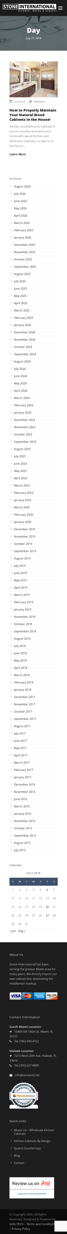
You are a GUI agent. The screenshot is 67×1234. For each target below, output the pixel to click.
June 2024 (20, 376)
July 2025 (20, 281)
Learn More (17, 154)
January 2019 (22, 609)
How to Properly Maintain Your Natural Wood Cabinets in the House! (32, 115)
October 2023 (23, 434)
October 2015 (23, 828)
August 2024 (22, 361)
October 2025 (23, 259)
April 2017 (20, 755)
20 (47, 907)
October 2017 (23, 712)
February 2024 (23, 405)
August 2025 (22, 274)
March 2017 (22, 763)
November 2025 (24, 252)
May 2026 (20, 208)
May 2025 (20, 296)
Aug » (21, 931)
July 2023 (20, 456)
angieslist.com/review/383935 (31, 1194)
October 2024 (23, 347)
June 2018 (20, 653)
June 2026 (20, 201)
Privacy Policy (21, 1229)
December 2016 (24, 784)
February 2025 (23, 318)
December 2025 (24, 245)
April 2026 (20, 216)
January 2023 (22, 500)
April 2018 (20, 668)
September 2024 (25, 354)
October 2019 (23, 544)
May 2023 (20, 471)
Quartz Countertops (27, 1148)
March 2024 (22, 398)
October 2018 (23, 624)
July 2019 (20, 566)
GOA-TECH (16, 1224)
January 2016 (22, 814)
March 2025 (22, 310)
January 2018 (22, 690)
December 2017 (24, 697)
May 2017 (20, 748)
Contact (19, 1163)
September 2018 (25, 631)
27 (47, 915)
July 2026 (20, 194)
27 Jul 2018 (19, 101)
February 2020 (23, 515)
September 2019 (25, 551)
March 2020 (22, 507)
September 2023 (25, 442)
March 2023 (22, 485)
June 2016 (20, 799)
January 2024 (22, 412)
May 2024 (20, 383)
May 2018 (20, 660)
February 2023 (23, 493)
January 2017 (22, 777)
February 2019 (23, 602)
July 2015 (20, 850)
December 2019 (24, 529)
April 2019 (20, 588)
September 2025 (25, 267)
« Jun (12, 931)
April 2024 (20, 391)
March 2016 (22, 806)
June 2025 (20, 288)
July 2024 (20, 369)
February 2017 (23, 770)
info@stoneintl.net (27, 1075)
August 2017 (22, 726)
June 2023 (20, 464)
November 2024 (24, 340)
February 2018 (23, 682)
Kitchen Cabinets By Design (32, 1141)
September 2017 (25, 719)
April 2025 (20, 303)
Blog (17, 1156)
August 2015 (22, 843)
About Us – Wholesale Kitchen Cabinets (34, 1132)
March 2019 (22, 595)
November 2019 (24, 536)
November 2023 (24, 427)
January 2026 (22, 237)
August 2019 (22, 558)
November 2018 (24, 617)
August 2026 (22, 186)
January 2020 (22, 522)
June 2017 (20, 741)
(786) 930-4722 (29, 1041)
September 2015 (25, 835)
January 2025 (22, 325)
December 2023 (24, 420)
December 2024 (24, 332)
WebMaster (39, 101)
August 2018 (22, 639)
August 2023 (22, 449)
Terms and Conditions (41, 1224)
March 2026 (22, 223)
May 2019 (20, 580)
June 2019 (20, 573)
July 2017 (20, 733)
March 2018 (22, 675)
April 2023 (20, 478)
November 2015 (24, 821)
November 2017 (24, 704)
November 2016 (24, 792)
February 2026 (23, 230)
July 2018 (20, 646)
